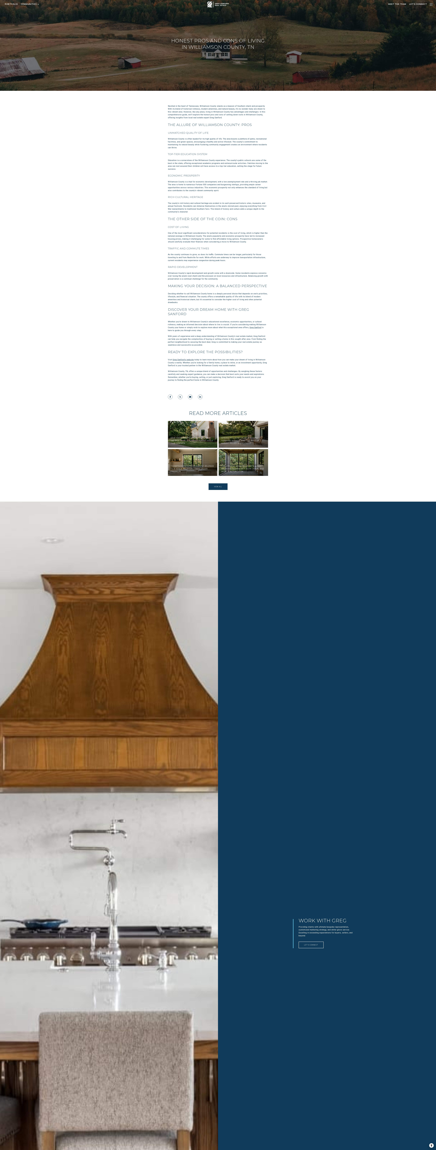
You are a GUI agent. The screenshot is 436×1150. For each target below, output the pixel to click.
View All (218, 487)
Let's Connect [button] (311, 945)
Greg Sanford (255, 327)
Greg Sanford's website (183, 360)
